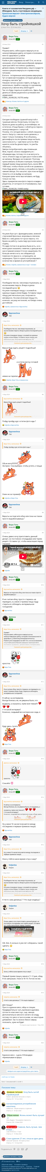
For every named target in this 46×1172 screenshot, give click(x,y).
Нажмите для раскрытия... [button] (23, 343)
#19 (42, 993)
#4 (43, 279)
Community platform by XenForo (19, 1168)
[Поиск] (43, 2)
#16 (42, 873)
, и (15, 307)
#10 (42, 585)
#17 (42, 914)
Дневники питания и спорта (21, 1097)
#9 (43, 533)
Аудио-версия (8, 16)
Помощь (29, 1166)
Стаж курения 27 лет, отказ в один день (24, 1138)
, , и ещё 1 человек (21, 265)
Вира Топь (6, 27)
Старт (19, 1132)
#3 (43, 230)
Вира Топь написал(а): (11, 325)
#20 (42, 1043)
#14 (42, 797)
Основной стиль (9, 1161)
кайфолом (9, 1108)
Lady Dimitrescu (11, 1132)
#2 (43, 116)
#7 (43, 439)
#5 (43, 321)
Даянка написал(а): (10, 763)
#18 (42, 964)
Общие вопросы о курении (23, 1108)
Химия (8, 1097)
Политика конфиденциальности (13, 1166)
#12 (42, 682)
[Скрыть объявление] (43, 8)
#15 (42, 845)
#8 (43, 512)
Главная (36, 1166)
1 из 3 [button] (16, 31)
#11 (42, 625)
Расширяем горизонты (23, 1120)
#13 (42, 759)
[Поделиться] (40, 116)
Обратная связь (7, 1164)
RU (19, 1161)
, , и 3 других (17, 215)
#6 (43, 394)
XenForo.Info (15, 1170)
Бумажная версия (10, 13)
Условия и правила (20, 1164)
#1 (43, 44)
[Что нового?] (39, 2)
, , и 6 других (17, 101)
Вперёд (23, 31)
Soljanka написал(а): (11, 997)
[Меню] (3, 2)
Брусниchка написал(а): (12, 399)
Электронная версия (30, 13)
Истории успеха (24, 1141)
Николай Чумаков (12, 1141)
